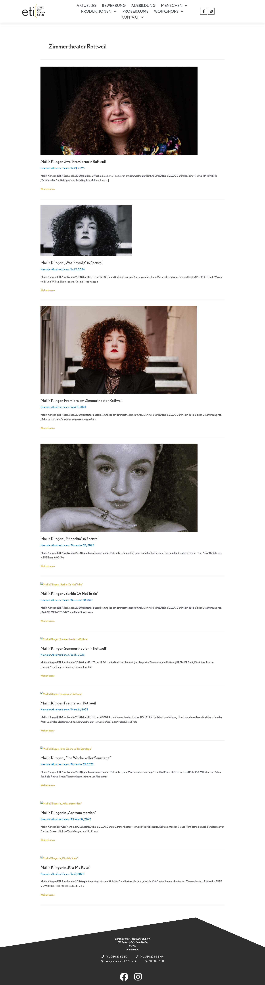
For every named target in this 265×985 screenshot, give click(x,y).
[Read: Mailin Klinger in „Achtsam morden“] (61, 803)
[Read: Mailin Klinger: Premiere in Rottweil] (60, 693)
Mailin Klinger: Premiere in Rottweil (68, 703)
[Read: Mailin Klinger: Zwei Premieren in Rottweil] (119, 110)
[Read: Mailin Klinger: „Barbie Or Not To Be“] (61, 584)
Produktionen (96, 11)
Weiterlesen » (47, 188)
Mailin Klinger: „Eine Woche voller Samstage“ (75, 757)
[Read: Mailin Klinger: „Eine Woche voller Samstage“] (66, 748)
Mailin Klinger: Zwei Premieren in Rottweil (73, 161)
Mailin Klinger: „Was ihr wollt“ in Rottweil (71, 262)
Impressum (132, 949)
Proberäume (135, 11)
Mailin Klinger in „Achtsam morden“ (68, 812)
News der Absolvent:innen (54, 168)
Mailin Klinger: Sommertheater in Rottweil (73, 648)
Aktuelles (86, 5)
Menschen (171, 5)
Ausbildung (143, 5)
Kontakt (130, 17)
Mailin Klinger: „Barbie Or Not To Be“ (69, 593)
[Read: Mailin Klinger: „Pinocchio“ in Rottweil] (119, 487)
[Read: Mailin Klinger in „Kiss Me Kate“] (59, 858)
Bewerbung (114, 5)
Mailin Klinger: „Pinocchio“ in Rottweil (69, 538)
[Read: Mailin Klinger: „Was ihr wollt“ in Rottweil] (86, 230)
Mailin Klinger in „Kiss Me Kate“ (65, 867)
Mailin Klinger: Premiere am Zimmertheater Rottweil (81, 400)
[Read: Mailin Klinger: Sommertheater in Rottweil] (64, 638)
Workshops (166, 11)
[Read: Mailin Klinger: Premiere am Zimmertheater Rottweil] (118, 349)
